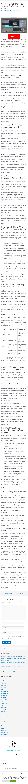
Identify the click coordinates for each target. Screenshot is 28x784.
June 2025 (3, 683)
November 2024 (4, 693)
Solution (4, 763)
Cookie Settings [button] (5, 781)
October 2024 (4, 695)
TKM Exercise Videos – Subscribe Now (10, 768)
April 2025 (3, 687)
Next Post (20, 593)
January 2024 (4, 703)
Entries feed (3, 730)
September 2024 (4, 697)
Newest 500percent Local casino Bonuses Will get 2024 (13, 656)
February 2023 (4, 711)
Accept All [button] (13, 781)
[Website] (13, 632)
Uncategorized (13, 10)
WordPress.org (4, 734)
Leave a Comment (5, 10)
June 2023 (3, 705)
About (4, 760)
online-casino (4, 719)
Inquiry (4, 765)
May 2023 (3, 707)
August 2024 (4, 699)
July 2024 (3, 701)
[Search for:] (14, 648)
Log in (2, 728)
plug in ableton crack (5, 165)
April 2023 (3, 709)
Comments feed (4, 732)
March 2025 (3, 689)
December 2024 (4, 691)
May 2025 (3, 685)
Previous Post (8, 593)
